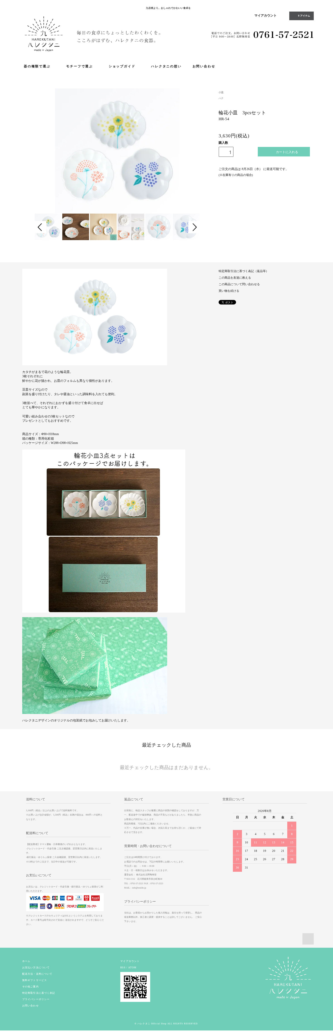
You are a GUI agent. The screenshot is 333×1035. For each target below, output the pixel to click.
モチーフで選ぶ (80, 66)
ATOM (132, 967)
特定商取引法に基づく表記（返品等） (244, 271)
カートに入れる (287, 151)
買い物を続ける (229, 290)
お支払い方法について (36, 967)
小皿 (221, 92)
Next (194, 227)
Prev (40, 227)
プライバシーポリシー (36, 999)
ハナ (221, 98)
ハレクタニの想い (166, 66)
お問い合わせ (204, 66)
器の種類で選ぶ (38, 66)
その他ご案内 (30, 986)
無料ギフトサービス (34, 980)
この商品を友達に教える (235, 277)
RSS (122, 967)
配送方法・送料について (37, 973)
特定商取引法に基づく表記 (38, 992)
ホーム (26, 961)
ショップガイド (123, 66)
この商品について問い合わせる (239, 284)
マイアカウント (265, 15)
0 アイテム (303, 15)
